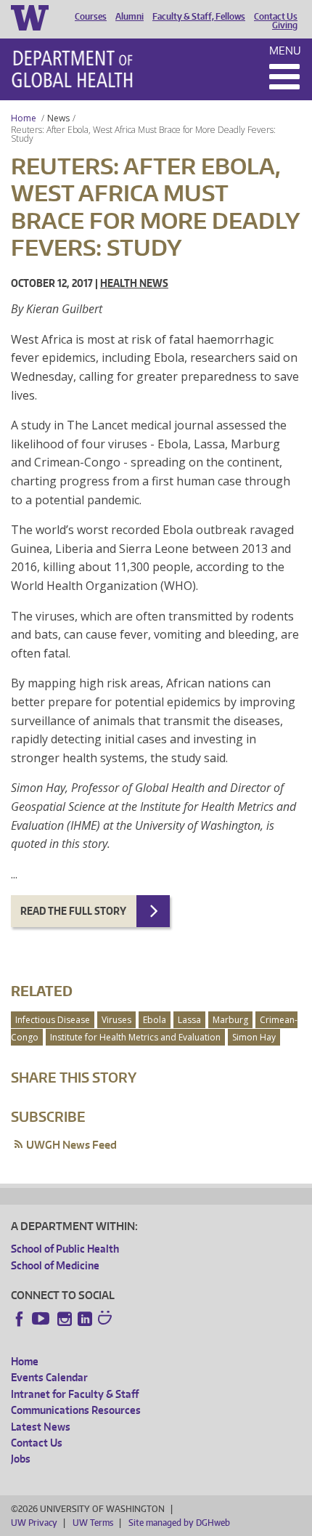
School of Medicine (55, 1265)
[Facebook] (19, 1318)
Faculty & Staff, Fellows (198, 16)
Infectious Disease (52, 1020)
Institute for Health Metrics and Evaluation (135, 1037)
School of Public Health (65, 1248)
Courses (91, 16)
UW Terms (93, 1522)
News (58, 118)
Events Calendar (49, 1377)
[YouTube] (42, 1318)
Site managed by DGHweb (179, 1522)
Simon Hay (254, 1037)
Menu (285, 50)
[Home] (72, 69)
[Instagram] (64, 1318)
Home (23, 118)
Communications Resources (76, 1410)
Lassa (189, 1020)
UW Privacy (34, 1522)
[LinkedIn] (85, 1318)
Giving (284, 25)
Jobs (20, 1458)
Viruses (116, 1020)
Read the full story (73, 911)
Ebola (154, 1020)
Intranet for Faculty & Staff (75, 1394)
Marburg (230, 1020)
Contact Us (275, 16)
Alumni (129, 16)
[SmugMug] (106, 1319)
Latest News (40, 1426)
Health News (134, 283)
